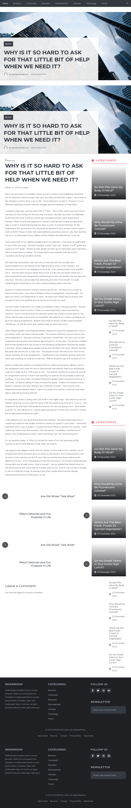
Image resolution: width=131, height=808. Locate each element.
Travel (104, 3)
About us (54, 736)
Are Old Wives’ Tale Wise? (58, 496)
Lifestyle (77, 3)
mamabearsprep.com (19, 74)
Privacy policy (75, 736)
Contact (63, 736)
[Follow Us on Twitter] (98, 690)
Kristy (26, 187)
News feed (42, 736)
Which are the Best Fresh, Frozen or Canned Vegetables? (108, 264)
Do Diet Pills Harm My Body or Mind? (116, 323)
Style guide (88, 736)
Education (45, 3)
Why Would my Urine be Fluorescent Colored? (108, 225)
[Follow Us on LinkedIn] (109, 690)
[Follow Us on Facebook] (93, 690)
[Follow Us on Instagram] (103, 690)
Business (17, 3)
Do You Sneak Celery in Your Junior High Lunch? (107, 302)
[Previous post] (5, 496)
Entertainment (61, 3)
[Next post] (86, 515)
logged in (21, 592)
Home (5, 3)
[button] (127, 3)
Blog (8, 44)
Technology (91, 3)
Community (31, 3)
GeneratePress (79, 730)
